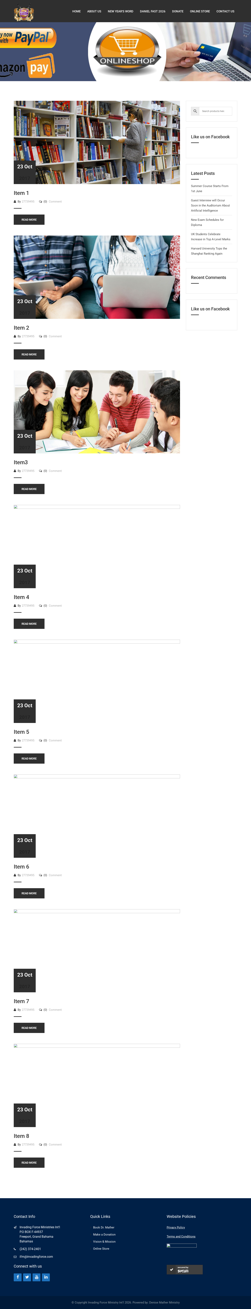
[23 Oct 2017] (97, 142)
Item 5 (21, 732)
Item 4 (21, 597)
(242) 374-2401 (30, 1249)
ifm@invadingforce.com (36, 1257)
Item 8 (21, 1136)
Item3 (21, 462)
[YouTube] (36, 1277)
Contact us (225, 11)
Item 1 (21, 193)
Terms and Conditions (181, 1236)
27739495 (28, 201)
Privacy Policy (176, 1227)
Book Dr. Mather (103, 1227)
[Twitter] (27, 1277)
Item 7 (21, 1001)
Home (76, 11)
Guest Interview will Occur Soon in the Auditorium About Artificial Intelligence (210, 205)
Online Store (101, 1248)
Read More (29, 219)
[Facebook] (18, 1277)
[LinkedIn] (46, 1277)
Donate (177, 11)
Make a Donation (104, 1234)
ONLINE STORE (200, 11)
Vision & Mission (104, 1241)
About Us (94, 11)
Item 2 (21, 328)
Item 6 (21, 866)
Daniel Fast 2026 (153, 11)
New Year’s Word (120, 11)
